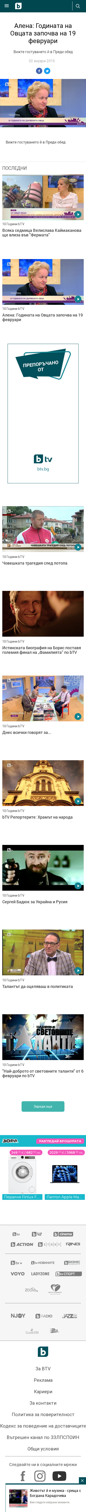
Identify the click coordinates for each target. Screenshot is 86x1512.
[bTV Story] (46, 1244)
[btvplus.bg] (15, 1263)
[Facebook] (23, 1474)
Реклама (43, 1380)
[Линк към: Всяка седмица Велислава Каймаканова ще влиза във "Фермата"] (43, 215)
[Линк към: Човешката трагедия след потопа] (43, 547)
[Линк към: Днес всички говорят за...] (43, 717)
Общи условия (43, 1449)
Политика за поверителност (43, 1414)
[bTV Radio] (43, 1316)
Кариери (43, 1391)
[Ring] (70, 1244)
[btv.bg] (16, 1234)
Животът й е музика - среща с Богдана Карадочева (55, 1493)
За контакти (43, 1403)
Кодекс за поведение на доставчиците (43, 1426)
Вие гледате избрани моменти (49, 1502)
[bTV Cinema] (63, 1234)
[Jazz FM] (68, 1316)
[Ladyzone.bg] (38, 1273)
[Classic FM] (32, 1331)
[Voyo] (15, 1273)
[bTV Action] (18, 1244)
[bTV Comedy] (36, 1234)
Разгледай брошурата (60, 1141)
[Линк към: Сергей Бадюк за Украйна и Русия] (43, 886)
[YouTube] (60, 1474)
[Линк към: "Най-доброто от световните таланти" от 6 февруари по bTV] (43, 1055)
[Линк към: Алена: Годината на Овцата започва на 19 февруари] (43, 300)
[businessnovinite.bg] (69, 1263)
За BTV (43, 1368)
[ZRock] (55, 1330)
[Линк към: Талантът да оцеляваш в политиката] (43, 971)
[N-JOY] (17, 1316)
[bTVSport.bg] (65, 1274)
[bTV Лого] (43, 1352)
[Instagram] (40, 1474)
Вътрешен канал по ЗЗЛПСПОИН (43, 1437)
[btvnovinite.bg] (41, 1263)
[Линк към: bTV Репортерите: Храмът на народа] (43, 801)
